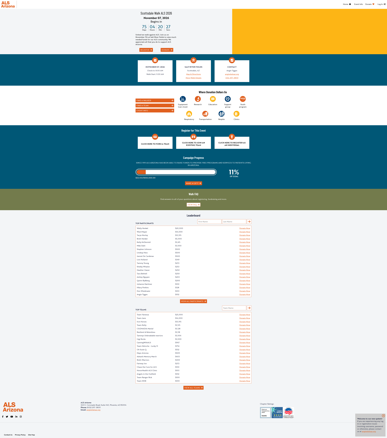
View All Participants (192, 301)
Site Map (31, 435)
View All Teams (192, 387)
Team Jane (141, 318)
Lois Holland (142, 259)
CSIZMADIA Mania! (145, 328)
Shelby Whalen (143, 266)
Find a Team (142, 105)
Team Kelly (141, 325)
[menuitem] (347, 4)
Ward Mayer (142, 232)
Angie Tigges (142, 294)
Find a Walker (144, 100)
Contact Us (8, 435)
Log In (380, 4)
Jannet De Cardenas (145, 256)
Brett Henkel (142, 238)
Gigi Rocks (141, 339)
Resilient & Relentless (146, 332)
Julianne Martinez (144, 284)
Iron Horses (142, 321)
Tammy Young (143, 263)
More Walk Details (193, 77)
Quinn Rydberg (143, 280)
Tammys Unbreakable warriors (150, 335)
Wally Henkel (142, 228)
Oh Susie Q (141, 349)
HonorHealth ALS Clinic (147, 370)
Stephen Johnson (144, 249)
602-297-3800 (232, 77)
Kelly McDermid (143, 242)
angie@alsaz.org (232, 74)
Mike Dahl (141, 245)
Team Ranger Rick (144, 377)
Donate (368, 4)
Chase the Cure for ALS (147, 367)
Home (345, 4)
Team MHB (141, 381)
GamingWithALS (144, 342)
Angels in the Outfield (146, 374)
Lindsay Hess (142, 252)
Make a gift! (192, 183)
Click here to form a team (155, 144)
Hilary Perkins (143, 287)
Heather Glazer (143, 270)
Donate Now (244, 228)
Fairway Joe (142, 363)
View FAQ (192, 204)
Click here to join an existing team (193, 143)
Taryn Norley (142, 235)
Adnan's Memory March (147, 356)
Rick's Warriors (143, 360)
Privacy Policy (20, 435)
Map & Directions (193, 74)
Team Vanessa (143, 314)
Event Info (358, 4)
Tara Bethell (142, 273)
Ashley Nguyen (143, 277)
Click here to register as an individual (232, 143)
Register (144, 50)
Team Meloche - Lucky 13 (147, 346)
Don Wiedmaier (143, 291)
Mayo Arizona (142, 353)
